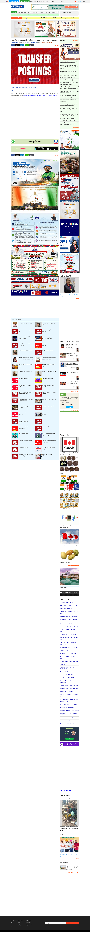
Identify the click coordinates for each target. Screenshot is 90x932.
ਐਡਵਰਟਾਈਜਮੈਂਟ (45, 1)
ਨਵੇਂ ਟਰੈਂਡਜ (54, 14)
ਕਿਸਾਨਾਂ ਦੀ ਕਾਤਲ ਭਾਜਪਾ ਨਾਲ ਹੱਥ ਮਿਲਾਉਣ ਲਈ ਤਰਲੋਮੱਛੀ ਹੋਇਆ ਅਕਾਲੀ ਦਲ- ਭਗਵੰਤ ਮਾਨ (68, 76)
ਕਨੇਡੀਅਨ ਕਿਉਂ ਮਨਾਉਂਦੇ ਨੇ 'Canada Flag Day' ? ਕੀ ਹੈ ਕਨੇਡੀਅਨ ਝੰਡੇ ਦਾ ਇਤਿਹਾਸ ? (69, 453)
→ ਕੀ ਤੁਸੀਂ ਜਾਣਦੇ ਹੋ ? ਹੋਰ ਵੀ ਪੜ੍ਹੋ (72, 565)
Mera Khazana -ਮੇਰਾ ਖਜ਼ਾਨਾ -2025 (68, 605)
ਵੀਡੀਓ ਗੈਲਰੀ (54, 12)
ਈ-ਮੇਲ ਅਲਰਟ (14, 14)
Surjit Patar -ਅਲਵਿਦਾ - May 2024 (68, 704)
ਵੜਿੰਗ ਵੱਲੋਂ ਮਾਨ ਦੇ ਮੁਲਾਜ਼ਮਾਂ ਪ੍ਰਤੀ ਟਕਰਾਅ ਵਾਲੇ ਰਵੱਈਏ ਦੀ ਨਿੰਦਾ (68, 100)
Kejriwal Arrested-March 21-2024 (69, 718)
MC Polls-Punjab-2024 (66, 624)
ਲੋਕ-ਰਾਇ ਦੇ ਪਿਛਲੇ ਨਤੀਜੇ (75, 410)
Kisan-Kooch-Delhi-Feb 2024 (67, 724)
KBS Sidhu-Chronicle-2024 (67, 707)
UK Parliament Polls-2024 (67, 678)
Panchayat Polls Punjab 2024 (68, 653)
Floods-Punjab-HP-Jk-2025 (67, 602)
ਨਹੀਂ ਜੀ (72, 404)
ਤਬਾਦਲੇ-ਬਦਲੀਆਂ (20, 12)
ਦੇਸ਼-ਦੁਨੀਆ (42, 12)
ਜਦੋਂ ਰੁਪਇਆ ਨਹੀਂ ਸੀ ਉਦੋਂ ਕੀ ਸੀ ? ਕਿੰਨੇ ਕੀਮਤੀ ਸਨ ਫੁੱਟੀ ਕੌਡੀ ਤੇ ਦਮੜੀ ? (69, 472)
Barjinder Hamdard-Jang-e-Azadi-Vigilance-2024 (69, 700)
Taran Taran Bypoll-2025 (66, 608)
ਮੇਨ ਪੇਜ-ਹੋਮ (14, 12)
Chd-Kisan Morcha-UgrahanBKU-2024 (69, 657)
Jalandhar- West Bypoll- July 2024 (69, 688)
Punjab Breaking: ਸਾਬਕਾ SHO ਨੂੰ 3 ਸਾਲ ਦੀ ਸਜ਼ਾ (69, 79)
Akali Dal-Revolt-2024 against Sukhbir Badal (68, 681)
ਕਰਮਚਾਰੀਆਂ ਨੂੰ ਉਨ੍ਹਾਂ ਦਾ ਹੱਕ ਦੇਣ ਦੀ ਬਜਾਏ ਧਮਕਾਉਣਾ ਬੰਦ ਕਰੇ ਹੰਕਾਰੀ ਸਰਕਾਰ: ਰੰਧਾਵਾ (67, 119)
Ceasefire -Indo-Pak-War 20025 (68, 616)
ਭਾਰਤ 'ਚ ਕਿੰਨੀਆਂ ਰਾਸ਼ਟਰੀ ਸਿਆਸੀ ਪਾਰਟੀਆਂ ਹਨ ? (69, 491)
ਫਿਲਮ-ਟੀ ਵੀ (39, 14)
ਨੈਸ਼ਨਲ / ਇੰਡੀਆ (35, 12)
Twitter (17, 45)
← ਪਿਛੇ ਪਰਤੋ (56, 45)
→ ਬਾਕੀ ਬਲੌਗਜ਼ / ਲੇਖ (75, 391)
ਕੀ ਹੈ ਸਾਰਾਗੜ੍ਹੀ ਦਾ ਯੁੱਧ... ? (65, 508)
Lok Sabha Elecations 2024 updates (69, 710)
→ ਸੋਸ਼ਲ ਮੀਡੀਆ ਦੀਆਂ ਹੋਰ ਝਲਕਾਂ (73, 868)
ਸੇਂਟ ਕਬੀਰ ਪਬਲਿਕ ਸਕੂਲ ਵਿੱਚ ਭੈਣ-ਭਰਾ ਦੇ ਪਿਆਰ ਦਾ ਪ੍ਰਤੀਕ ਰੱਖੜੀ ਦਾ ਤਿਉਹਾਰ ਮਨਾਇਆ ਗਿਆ (69, 115)
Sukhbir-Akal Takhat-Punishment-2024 (69, 631)
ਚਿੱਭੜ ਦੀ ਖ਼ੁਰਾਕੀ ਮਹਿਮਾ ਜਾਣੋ (65, 562)
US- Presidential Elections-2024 (68, 634)
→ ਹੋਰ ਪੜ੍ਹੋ (77, 298)
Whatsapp (27, 45)
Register (84, 1)
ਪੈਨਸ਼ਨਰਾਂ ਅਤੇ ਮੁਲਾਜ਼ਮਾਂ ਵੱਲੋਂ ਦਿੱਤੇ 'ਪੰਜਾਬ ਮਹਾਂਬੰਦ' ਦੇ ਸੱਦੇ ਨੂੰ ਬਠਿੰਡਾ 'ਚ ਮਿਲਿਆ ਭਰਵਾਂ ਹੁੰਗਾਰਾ (68, 96)
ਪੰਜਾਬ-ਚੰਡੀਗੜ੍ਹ (28, 918)
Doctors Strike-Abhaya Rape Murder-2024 (67, 668)
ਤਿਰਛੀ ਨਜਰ (22, 14)
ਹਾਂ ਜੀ (63, 404)
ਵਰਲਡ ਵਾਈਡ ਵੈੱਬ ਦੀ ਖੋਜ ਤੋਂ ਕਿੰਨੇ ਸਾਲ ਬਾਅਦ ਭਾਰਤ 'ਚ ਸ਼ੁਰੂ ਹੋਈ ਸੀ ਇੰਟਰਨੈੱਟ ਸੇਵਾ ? (69, 526)
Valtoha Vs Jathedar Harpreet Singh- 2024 (68, 643)
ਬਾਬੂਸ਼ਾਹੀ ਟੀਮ (36, 1)
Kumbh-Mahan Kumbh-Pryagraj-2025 (69, 620)
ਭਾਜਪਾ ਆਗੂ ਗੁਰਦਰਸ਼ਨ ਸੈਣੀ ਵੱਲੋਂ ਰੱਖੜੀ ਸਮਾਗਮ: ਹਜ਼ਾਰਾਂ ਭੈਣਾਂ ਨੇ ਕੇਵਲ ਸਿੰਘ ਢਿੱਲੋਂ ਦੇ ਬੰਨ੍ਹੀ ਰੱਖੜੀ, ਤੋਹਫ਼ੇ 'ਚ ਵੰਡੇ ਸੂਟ (69, 67)
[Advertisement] (35, 108)
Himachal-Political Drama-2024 (68, 721)
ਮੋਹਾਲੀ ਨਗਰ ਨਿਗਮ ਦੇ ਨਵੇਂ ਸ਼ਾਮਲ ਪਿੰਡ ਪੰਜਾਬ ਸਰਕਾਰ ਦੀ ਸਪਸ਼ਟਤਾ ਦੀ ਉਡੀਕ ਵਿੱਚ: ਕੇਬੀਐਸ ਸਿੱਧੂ (69, 61)
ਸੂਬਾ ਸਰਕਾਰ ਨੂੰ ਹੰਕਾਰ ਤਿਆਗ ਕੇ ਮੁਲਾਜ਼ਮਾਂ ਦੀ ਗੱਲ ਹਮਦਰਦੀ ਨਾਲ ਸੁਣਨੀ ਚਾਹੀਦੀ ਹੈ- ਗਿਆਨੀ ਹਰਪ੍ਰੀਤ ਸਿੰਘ (69, 110)
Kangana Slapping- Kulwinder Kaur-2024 (69, 695)
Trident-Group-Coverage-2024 (68, 691)
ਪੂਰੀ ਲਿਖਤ (69, 738)
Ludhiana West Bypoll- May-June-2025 (69, 612)
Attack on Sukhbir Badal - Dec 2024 (69, 627)
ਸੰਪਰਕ (53, 1)
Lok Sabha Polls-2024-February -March (68, 714)
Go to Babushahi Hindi (25, 1)
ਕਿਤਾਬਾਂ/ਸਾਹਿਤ (47, 14)
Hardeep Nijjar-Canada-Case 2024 (69, 685)
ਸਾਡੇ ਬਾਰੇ (31, 1)
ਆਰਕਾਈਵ (40, 1)
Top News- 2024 (64, 650)
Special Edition (65, 791)
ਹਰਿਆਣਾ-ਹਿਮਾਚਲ (27, 12)
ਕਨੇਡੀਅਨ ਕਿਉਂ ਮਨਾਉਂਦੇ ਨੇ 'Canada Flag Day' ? (69, 545)
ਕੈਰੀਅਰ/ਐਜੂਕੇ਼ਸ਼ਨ (31, 14)
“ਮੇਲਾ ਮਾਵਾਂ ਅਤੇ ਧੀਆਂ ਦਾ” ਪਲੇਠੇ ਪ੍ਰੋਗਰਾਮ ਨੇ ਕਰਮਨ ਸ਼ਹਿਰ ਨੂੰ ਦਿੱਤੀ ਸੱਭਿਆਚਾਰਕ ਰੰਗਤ (69, 83)
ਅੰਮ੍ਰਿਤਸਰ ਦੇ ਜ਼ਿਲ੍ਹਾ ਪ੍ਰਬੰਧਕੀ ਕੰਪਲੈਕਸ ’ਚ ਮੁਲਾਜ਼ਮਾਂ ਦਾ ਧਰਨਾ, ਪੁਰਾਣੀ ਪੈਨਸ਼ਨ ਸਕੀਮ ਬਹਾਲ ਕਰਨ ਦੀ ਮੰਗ (69, 87)
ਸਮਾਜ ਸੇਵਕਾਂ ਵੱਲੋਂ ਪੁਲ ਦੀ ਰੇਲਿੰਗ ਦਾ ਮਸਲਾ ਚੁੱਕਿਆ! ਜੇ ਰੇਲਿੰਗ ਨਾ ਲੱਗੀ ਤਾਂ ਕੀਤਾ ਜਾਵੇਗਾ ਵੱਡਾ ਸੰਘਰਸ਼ (69, 123)
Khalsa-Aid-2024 (64, 672)
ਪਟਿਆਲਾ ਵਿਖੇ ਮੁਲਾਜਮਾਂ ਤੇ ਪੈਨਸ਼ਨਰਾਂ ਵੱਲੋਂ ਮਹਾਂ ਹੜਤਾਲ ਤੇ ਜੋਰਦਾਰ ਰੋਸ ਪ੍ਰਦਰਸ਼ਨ (69, 92)
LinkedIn (22, 45)
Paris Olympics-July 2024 (66, 675)
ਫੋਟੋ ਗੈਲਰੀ (48, 12)
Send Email (31, 45)
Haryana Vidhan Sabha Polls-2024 (69, 661)
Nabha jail (62, 664)
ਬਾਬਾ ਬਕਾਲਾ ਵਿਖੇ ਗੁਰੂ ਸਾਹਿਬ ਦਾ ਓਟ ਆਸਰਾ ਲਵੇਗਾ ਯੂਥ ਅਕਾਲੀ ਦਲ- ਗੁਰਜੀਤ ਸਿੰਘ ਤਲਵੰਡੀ (69, 104)
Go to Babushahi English (14, 1)
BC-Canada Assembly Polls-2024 (68, 647)
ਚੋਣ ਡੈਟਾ (50, 1)
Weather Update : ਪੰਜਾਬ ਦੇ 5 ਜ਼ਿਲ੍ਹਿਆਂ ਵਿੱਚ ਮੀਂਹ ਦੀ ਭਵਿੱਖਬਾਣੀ (68, 18)
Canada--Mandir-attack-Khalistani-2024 (69, 638)
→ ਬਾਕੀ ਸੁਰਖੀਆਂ (75, 127)
